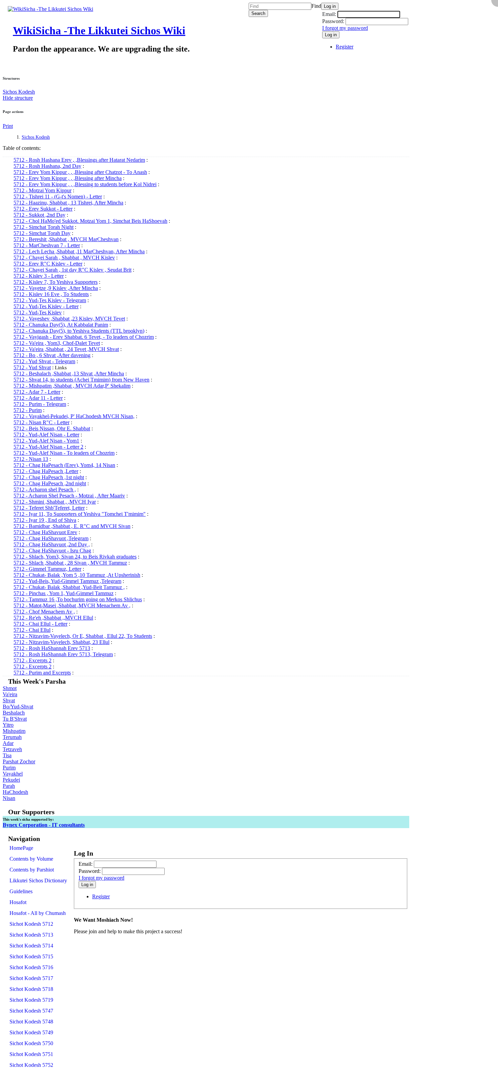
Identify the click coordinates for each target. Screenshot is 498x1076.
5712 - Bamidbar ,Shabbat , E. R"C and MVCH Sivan (72, 526)
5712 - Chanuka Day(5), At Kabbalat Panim (61, 325)
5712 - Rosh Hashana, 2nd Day (47, 166)
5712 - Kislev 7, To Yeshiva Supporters (56, 282)
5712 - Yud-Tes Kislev (38, 312)
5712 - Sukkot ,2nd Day (39, 215)
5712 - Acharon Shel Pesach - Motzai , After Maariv (69, 495)
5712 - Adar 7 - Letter (37, 392)
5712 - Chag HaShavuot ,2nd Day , (52, 544)
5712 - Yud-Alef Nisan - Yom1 (46, 441)
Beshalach (14, 713)
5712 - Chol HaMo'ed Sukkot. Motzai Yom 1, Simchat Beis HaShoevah (90, 221)
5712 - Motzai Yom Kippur (42, 190)
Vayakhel (13, 774)
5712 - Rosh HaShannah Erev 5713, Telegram (63, 654)
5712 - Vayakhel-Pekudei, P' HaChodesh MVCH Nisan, (74, 416)
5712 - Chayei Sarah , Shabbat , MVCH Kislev (64, 257)
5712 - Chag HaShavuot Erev (45, 532)
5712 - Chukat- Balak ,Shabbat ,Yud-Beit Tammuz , (69, 587)
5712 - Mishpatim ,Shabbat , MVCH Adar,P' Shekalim (72, 386)
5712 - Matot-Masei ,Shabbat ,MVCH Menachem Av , (72, 605)
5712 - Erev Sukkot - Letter (43, 209)
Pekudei (11, 780)
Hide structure (18, 98)
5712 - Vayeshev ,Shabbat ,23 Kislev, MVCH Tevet (69, 318)
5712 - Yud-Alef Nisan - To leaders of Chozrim (64, 453)
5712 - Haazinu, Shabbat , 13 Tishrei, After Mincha (68, 203)
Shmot (10, 688)
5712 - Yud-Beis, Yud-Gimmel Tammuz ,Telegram (67, 581)
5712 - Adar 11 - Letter (38, 398)
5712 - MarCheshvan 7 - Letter (47, 245)
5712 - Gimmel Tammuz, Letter (47, 569)
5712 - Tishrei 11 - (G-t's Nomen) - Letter (58, 196)
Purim (9, 767)
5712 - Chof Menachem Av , (44, 611)
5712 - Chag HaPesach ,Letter (46, 471)
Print (8, 126)
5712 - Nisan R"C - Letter (41, 422)
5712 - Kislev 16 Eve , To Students (51, 294)
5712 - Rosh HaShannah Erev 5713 (52, 648)
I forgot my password (345, 28)
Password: (333, 21)
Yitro (8, 725)
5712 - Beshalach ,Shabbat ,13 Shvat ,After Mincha (69, 373)
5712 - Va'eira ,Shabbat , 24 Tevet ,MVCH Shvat (66, 349)
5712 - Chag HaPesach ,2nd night (50, 483)
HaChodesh (15, 792)
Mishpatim (14, 731)
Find (316, 6)
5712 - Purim (28, 410)
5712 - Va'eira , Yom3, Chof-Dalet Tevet (57, 343)
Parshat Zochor (19, 761)
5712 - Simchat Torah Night (44, 227)
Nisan (9, 798)
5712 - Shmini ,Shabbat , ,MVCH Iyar (55, 502)
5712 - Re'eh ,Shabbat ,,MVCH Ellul (53, 618)
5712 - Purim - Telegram (40, 404)
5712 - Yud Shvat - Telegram (44, 361)
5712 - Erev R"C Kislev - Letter (48, 264)
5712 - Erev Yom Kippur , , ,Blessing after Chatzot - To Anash (80, 172)
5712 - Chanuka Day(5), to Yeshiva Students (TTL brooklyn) (79, 331)
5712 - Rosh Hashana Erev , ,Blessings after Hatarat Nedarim (79, 160)
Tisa (7, 755)
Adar (8, 743)
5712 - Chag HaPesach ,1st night (49, 477)
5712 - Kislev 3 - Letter (39, 276)
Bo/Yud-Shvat (18, 706)
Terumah (12, 737)
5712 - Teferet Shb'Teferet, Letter (49, 508)
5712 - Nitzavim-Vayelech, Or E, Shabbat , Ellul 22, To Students (83, 636)
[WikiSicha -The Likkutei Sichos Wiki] (48, 9)
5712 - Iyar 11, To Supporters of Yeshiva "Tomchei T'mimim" (80, 514)
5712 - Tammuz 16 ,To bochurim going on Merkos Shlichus (78, 599)
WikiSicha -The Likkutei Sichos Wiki (99, 30)
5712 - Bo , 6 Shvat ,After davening (52, 355)
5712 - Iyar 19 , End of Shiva (45, 520)
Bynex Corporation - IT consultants (44, 825)
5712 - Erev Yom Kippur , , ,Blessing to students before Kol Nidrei (85, 184)
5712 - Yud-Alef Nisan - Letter (46, 434)
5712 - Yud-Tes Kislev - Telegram (50, 300)
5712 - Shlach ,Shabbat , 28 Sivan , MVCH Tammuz (70, 563)
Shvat (9, 700)
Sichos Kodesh (19, 92)
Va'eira (10, 694)
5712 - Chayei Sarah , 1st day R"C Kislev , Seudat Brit (72, 270)
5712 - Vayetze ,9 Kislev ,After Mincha (56, 288)
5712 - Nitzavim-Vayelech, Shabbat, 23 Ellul (61, 642)
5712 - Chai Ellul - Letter (40, 624)
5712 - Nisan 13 (31, 459)
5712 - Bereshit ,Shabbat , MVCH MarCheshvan (66, 239)
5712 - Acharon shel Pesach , (45, 489)
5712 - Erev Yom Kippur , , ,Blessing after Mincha (68, 178)
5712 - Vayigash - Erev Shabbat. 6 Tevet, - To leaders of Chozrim (84, 337)
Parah (9, 786)
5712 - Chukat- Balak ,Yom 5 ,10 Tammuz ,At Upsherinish (77, 575)
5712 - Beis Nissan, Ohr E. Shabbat (52, 428)
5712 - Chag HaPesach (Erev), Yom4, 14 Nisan (64, 465)
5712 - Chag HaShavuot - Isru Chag (52, 550)
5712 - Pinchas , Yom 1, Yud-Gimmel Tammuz (63, 593)
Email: (329, 14)
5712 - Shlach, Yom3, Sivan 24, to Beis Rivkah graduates (75, 557)
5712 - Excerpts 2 (32, 660)
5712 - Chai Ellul (32, 630)
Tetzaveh (12, 749)
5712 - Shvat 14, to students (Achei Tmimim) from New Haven (81, 380)
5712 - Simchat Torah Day (42, 233)
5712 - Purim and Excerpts (42, 673)
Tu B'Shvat (15, 719)
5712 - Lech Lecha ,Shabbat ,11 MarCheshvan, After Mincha (79, 251)
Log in (330, 6)
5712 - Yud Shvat (32, 367)
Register (344, 47)
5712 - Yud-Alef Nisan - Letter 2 (48, 447)
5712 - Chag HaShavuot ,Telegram (51, 538)
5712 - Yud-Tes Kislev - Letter (46, 306)
